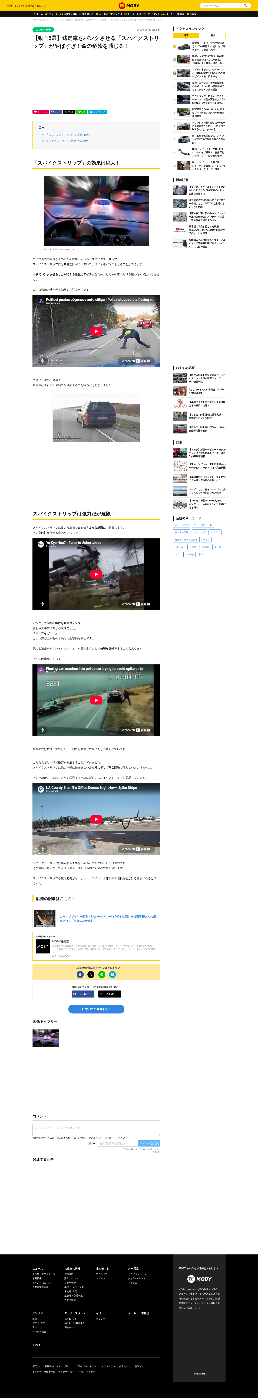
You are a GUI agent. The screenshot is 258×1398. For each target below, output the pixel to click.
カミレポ (100, 1318)
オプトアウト (108, 1366)
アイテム (132, 1282)
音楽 (34, 1327)
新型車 (192, 547)
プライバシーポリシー (87, 1366)
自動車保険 (70, 1282)
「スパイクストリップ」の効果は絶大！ (69, 134)
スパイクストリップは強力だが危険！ (68, 140)
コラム (178, 554)
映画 (34, 1318)
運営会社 (37, 1366)
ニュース (53, 14)
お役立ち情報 (70, 14)
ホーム (39, 14)
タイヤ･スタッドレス (139, 1278)
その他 (192, 14)
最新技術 (37, 1278)
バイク (206, 539)
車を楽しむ (88, 14)
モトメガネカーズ (203, 525)
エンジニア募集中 (86, 1371)
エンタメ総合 (65, 19)
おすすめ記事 (181, 532)
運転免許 (69, 1274)
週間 (186, 35)
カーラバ (215, 532)
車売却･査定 (70, 1291)
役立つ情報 (70, 1300)
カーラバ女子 (181, 525)
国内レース (70, 1327)
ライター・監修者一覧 (43, 1371)
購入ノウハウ (71, 1278)
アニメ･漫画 (38, 1323)
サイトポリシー (65, 1366)
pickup (190, 554)
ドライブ (100, 1278)
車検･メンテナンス (74, 1287)
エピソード (199, 532)
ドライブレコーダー (138, 1274)
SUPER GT (70, 1318)
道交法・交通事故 (73, 1295)
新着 (201, 554)
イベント (155, 14)
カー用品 (103, 14)
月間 (212, 35)
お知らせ (139, 1366)
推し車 (217, 547)
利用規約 (156, 1152)
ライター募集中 (66, 1371)
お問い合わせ (125, 1366)
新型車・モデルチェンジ (45, 1274)
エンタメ (117, 14)
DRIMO (205, 547)
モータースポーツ (136, 14)
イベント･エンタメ (42, 1282)
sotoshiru (179, 547)
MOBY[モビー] (39, 19)
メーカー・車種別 (175, 14)
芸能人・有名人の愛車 (186, 539)
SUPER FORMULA (74, 1323)
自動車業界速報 (40, 1287)
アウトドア (102, 1274)
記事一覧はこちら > (61, 956)
